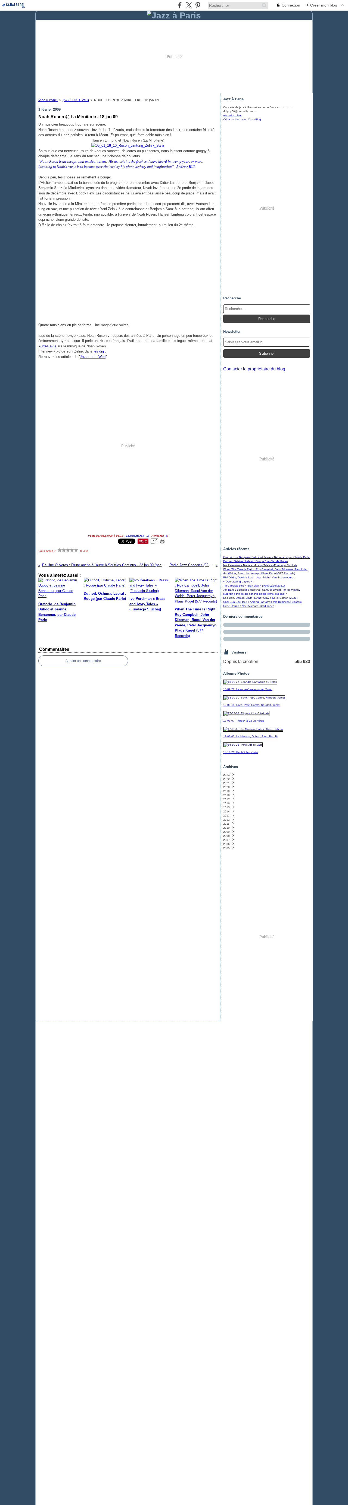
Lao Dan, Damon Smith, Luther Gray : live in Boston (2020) (260, 597)
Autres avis (47, 346)
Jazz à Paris (48, 100)
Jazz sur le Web (92, 357)
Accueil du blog (233, 115)
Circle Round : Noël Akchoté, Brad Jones (248, 605)
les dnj (99, 351)
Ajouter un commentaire (83, 661)
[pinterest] (197, 5)
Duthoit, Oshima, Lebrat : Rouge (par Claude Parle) (255, 561)
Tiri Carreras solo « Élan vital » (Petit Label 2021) (254, 585)
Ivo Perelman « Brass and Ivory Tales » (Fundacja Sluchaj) (260, 565)
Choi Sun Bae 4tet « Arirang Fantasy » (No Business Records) (262, 601)
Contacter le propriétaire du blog (254, 369)
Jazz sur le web (76, 100)
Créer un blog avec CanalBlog (242, 119)
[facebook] (179, 5)
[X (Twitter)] (188, 5)
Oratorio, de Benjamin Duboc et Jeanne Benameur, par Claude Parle (266, 557)
